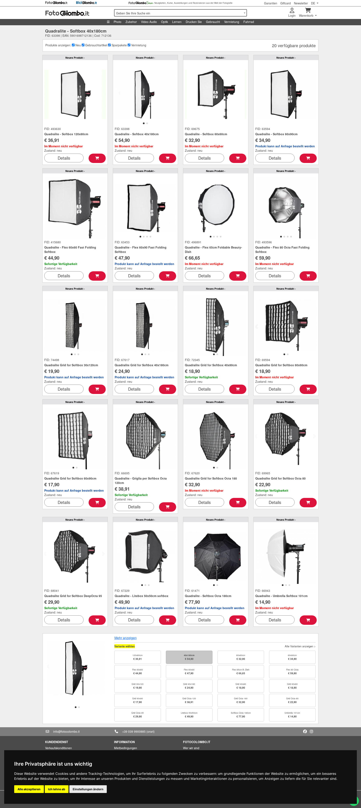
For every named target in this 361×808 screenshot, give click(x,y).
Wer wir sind (191, 748)
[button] (144, 123)
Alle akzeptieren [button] (29, 789)
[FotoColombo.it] (77, 13)
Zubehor (131, 22)
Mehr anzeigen (125, 637)
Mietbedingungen (125, 748)
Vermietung (231, 22)
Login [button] (292, 15)
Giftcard (285, 3)
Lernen (177, 22)
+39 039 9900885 (134, 731)
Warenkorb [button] (306, 15)
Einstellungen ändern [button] (88, 789)
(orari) (150, 731)
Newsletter (301, 3)
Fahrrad (248, 22)
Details (64, 158)
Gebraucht (213, 22)
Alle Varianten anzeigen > (300, 646)
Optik (164, 22)
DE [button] (313, 3)
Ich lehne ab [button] (56, 789)
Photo (117, 22)
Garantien (270, 3)
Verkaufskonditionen (58, 748)
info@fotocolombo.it (66, 731)
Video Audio (149, 22)
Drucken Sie (194, 22)
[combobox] (180, 12)
